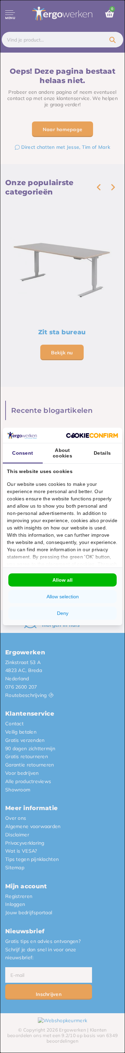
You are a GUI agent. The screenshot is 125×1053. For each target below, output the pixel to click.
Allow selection (63, 596)
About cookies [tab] (62, 453)
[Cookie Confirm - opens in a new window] (92, 435)
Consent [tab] (22, 453)
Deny (62, 613)
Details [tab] (102, 453)
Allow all (62, 580)
